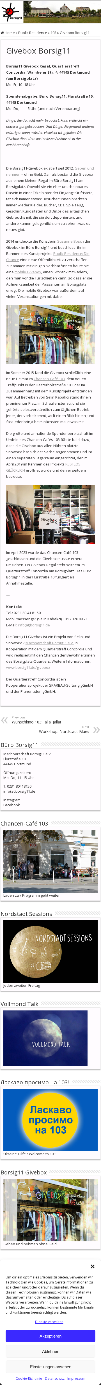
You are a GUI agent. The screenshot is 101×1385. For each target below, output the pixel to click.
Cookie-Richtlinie (29, 1378)
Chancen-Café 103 (49, 378)
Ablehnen (50, 1351)
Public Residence (32, 32)
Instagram (11, 799)
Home (9, 32)
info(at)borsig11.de (34, 625)
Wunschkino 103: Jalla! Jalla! (36, 720)
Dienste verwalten (49, 1321)
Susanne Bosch (70, 241)
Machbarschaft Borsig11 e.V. (50, 642)
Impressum (76, 1378)
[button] (92, 1266)
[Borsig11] (50, 12)
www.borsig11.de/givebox (28, 667)
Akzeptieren (50, 1336)
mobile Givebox (28, 271)
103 (53, 32)
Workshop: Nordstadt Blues (64, 729)
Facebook (11, 804)
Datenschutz (55, 1378)
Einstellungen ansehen (50, 1366)
